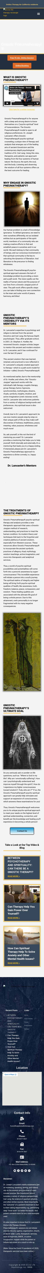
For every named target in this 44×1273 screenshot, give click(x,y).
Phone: (22, 1136)
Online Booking (22, 65)
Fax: (22, 1149)
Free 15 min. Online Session (22, 58)
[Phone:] (22, 1131)
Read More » (14, 876)
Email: (22, 1123)
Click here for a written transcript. (22, 110)
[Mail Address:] (22, 1157)
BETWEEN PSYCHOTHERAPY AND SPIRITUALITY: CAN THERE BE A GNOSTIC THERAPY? (20, 865)
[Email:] (22, 1118)
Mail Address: (22, 1162)
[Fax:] (22, 1144)
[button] (38, 14)
